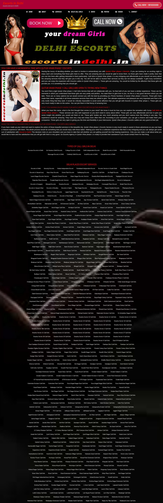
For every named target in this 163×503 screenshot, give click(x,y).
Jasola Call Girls (34, 422)
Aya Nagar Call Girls (34, 231)
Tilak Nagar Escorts (81, 188)
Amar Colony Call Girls (128, 203)
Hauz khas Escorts (53, 172)
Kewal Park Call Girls (70, 457)
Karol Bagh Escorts (126, 168)
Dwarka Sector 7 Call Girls (62, 340)
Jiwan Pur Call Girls (130, 426)
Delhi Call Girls (77, 12)
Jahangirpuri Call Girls (53, 415)
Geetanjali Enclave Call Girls (89, 360)
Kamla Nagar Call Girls (56, 446)
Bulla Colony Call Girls (55, 274)
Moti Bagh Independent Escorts (104, 180)
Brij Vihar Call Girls (54, 270)
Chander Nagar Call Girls (76, 278)
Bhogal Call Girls (79, 266)
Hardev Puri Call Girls (109, 387)
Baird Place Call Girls (33, 243)
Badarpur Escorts (38, 196)
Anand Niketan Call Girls (123, 207)
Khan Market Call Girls (41, 461)
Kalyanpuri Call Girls (121, 442)
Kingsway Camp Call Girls (109, 469)
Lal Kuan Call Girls (59, 489)
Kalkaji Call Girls (75, 442)
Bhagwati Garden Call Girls (39, 258)
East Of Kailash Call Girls (121, 340)
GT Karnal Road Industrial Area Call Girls (46, 379)
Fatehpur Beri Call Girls (110, 344)
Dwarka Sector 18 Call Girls (102, 325)
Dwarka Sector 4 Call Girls (102, 336)
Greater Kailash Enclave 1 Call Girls (67, 375)
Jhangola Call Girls (32, 426)
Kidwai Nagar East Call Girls (54, 469)
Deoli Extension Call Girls (40, 305)
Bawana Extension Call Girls (103, 250)
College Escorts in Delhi (72, 150)
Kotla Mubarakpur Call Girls (42, 481)
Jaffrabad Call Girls (89, 411)
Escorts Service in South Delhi (107, 168)
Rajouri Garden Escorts (112, 188)
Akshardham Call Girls (35, 203)
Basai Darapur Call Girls (35, 250)
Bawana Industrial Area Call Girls (125, 250)
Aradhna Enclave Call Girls (83, 215)
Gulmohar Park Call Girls (56, 383)
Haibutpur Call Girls (56, 387)
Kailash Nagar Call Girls (75, 438)
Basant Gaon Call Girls (53, 250)
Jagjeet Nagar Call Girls (120, 411)
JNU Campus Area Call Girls (85, 430)
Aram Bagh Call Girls (123, 215)
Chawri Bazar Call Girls (61, 282)
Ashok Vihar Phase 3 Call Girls (101, 223)
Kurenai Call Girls (75, 485)
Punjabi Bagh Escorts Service (59, 180)
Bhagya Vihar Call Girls (84, 258)
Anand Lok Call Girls (106, 207)
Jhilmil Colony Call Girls (99, 426)
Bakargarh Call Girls (49, 243)
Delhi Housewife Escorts (127, 150)
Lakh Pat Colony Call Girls (42, 489)
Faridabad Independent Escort (86, 168)
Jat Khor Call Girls (64, 422)
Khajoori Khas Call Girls (110, 457)
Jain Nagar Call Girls (110, 415)
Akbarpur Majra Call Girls (126, 200)
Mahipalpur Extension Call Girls (55, 500)
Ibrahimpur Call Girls (74, 403)
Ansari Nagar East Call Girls (42, 215)
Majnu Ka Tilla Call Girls (109, 500)
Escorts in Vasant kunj (36, 172)
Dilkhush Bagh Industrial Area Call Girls (62, 313)
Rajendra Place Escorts (39, 180)
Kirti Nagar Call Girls (124, 473)
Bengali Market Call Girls (106, 254)
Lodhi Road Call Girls (73, 493)
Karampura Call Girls (88, 450)
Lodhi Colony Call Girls (40, 493)
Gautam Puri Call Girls (52, 360)
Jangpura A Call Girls (69, 418)
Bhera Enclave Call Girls (41, 266)
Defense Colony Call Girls (76, 301)
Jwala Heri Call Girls (37, 434)
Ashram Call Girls (68, 227)
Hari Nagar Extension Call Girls (98, 391)
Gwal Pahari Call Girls (40, 387)
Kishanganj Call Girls (64, 477)
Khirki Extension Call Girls (93, 465)
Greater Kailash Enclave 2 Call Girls (93, 375)
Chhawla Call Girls (109, 282)
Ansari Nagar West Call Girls (63, 215)
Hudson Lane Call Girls (40, 403)
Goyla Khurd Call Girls (81, 372)
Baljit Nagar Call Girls (38, 246)
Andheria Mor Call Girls (87, 211)
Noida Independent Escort (65, 168)
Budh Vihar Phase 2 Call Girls (124, 270)
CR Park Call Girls (98, 289)
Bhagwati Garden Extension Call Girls (62, 258)
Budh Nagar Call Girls (83, 270)
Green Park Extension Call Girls (117, 375)
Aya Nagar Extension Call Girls (53, 231)
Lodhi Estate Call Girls (57, 493)
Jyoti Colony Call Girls (53, 434)
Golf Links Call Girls (37, 368)
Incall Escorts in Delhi (91, 154)
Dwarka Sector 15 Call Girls (102, 321)
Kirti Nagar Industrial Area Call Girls (43, 477)
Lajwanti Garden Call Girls (121, 485)
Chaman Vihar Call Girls (102, 274)
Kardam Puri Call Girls (123, 450)
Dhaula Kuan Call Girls (106, 309)
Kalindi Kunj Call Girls (59, 442)
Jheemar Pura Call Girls (81, 426)
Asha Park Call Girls (107, 219)
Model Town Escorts (126, 184)
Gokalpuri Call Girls (111, 364)
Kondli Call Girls (113, 477)
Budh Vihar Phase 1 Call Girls (103, 270)
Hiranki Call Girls (89, 399)
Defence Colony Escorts (54, 192)
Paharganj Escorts (96, 188)
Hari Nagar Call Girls (57, 391)
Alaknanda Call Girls (51, 203)
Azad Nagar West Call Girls (111, 231)
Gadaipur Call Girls (37, 352)
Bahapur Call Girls (103, 239)
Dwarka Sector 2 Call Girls (102, 328)
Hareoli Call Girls (124, 387)
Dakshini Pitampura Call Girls (82, 293)
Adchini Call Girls (59, 200)
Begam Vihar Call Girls (58, 254)
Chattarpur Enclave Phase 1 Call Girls (117, 278)
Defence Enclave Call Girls (57, 301)
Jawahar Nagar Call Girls (109, 422)
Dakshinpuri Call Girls (101, 293)
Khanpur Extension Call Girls (74, 461)
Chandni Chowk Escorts (59, 176)
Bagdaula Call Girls (89, 239)
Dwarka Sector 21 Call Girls (40, 332)
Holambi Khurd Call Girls (123, 399)
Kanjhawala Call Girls (89, 446)
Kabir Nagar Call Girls (109, 434)
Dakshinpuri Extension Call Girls (121, 293)
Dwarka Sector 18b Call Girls (41, 328)
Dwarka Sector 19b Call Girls (82, 328)
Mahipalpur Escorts (93, 184)
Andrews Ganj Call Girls (104, 211)
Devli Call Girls (107, 305)
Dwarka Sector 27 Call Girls (122, 332)
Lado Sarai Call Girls (103, 485)
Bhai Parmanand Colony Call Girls (105, 258)
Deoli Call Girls (129, 301)
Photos (106, 12)
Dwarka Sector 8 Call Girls (82, 340)
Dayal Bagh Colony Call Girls (103, 297)
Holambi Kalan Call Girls (105, 399)
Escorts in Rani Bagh (66, 196)
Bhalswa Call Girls (36, 262)
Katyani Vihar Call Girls (110, 454)
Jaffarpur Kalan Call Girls (72, 411)
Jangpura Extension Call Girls (105, 418)
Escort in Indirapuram (124, 180)
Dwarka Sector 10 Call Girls (87, 317)
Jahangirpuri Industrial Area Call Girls (74, 415)
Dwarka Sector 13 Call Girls (61, 321)
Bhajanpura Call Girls (125, 258)
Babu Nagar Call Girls (104, 235)
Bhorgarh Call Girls (93, 266)
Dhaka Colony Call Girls (123, 305)
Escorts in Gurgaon (37, 184)
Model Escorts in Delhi (110, 150)
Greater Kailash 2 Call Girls (44, 375)
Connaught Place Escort (109, 184)
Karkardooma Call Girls (36, 454)
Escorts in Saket (66, 188)
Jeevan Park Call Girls (127, 422)
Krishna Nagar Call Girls (96, 481)
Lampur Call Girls (73, 489)
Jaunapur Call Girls (79, 422)
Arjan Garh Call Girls (38, 219)
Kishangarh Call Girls (80, 477)
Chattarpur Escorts (127, 172)
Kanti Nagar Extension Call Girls (125, 446)
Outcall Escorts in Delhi (108, 154)
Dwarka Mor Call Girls (49, 317)
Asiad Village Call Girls (84, 227)
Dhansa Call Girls (49, 309)
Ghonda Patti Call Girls (64, 364)
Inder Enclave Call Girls (107, 403)
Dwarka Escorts (64, 184)
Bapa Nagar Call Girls (103, 246)
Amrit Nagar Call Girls (58, 207)
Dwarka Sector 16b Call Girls (61, 325)
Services (58, 12)
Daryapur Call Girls (52, 297)
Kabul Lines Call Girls (125, 434)
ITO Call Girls (57, 411)
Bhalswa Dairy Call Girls (53, 262)
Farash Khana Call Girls (60, 344)
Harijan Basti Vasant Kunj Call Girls (38, 395)
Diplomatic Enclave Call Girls (106, 313)
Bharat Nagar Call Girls (93, 262)
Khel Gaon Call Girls (123, 461)
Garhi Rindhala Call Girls (125, 356)
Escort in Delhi (25, 132)
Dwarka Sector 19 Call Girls (61, 328)
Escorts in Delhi (13, 4)
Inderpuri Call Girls (66, 407)
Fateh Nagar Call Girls (93, 344)
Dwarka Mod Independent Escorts (102, 176)
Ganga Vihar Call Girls (37, 356)
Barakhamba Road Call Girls (122, 246)
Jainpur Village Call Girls (127, 415)
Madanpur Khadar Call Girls (61, 497)
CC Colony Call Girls (84, 274)
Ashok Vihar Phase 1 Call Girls (56, 223)
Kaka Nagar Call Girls (109, 438)
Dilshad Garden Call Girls (85, 313)
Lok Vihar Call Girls (109, 493)
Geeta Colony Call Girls (70, 360)
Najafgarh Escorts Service (124, 176)
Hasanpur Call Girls (94, 395)
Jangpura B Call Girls (86, 418)
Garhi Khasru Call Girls (107, 356)
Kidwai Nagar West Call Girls (76, 469)
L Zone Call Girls (89, 485)
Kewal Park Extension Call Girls (90, 457)
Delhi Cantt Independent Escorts (82, 180)
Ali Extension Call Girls (67, 203)
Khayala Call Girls (107, 461)
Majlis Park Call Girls (92, 500)
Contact (134, 12)
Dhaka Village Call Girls (34, 309)
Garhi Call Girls (71, 356)
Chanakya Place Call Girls (121, 274)
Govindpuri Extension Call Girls (45, 372)
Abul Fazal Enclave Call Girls (103, 196)
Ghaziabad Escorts (38, 192)
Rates (93, 12)
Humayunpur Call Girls (58, 403)
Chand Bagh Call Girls (59, 278)
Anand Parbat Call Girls (33, 211)
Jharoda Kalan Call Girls (49, 426)
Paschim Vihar (126, 192)
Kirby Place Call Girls (108, 473)
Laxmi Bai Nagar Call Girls (90, 489)
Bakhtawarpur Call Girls (66, 243)
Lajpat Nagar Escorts (71, 192)
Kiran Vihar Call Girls (38, 473)
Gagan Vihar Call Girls (71, 352)
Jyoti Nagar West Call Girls (91, 434)
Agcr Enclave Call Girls (91, 200)
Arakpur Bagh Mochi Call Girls (104, 215)
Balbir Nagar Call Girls (113, 243)
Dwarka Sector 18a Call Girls (123, 325)
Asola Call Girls (117, 227)
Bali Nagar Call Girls (129, 243)
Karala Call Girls (74, 450)
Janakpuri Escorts (77, 184)
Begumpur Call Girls (74, 254)
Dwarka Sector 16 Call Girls (122, 321)
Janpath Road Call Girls (124, 418)
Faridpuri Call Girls (77, 344)
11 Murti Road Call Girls (83, 196)
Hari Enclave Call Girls (41, 391)
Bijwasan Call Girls (108, 266)
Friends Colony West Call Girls (125, 348)
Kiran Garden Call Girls (127, 469)
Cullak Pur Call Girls (113, 289)
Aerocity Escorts (49, 168)
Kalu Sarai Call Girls (89, 442)
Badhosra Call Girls (40, 239)
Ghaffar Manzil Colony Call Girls (111, 360)
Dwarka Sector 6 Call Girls (42, 340)
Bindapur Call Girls (123, 266)
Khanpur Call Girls (56, 461)
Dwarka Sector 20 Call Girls (122, 328)
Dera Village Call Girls (75, 305)
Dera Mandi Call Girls (58, 305)
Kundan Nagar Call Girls (59, 485)
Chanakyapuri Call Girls (41, 278)
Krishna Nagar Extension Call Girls (118, 481)
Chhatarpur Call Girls (93, 282)
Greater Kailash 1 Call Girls (119, 372)
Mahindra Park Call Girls (35, 500)
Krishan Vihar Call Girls (79, 481)
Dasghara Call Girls (67, 297)
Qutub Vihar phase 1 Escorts (118, 71)
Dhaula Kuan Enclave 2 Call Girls (37, 313)
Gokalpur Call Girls (96, 364)
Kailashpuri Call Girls (92, 438)
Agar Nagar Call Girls (74, 200)
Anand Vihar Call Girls (51, 211)
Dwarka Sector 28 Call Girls (41, 336)
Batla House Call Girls (70, 250)
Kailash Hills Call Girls (58, 438)
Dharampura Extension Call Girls (85, 309)
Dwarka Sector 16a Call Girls (40, 325)
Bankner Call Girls (87, 246)
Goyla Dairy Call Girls (65, 372)
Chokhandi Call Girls (125, 286)
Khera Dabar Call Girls (42, 465)
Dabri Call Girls (127, 289)
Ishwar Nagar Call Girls (42, 411)
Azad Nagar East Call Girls (91, 231)
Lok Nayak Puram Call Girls (91, 493)
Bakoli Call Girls (98, 243)
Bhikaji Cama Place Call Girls (62, 266)
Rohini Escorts (52, 196)
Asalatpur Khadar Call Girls (89, 219)
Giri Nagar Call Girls (80, 364)
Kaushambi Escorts (87, 192)
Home (30, 12)
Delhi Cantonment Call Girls (112, 301)
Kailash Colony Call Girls (40, 438)
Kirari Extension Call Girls (68, 473)
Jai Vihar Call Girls (95, 415)
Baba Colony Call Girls (54, 235)
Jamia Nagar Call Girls (38, 418)
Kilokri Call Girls (93, 469)
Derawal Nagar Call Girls (92, 305)
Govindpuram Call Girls (109, 368)
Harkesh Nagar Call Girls (60, 395)
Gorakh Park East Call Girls (69, 368)
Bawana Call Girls (85, 250)
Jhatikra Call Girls (65, 426)
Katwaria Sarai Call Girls (92, 454)
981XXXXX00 (153, 5)
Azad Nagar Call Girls (73, 231)
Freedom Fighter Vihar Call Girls (63, 348)
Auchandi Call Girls (131, 227)
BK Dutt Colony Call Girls (37, 270)
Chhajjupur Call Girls (77, 282)
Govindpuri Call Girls (126, 368)
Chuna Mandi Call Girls (38, 289)
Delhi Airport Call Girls (94, 301)
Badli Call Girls (53, 239)
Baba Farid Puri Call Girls (72, 235)
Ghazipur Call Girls (130, 360)
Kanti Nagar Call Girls (105, 446)
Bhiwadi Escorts (51, 184)
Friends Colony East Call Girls (103, 348)
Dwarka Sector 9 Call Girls (101, 340)
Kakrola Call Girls (124, 438)
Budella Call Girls (68, 270)
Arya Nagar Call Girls (71, 219)
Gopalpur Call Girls (52, 368)
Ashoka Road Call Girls (52, 227)
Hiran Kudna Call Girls (74, 399)
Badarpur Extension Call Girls (123, 235)
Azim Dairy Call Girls (37, 235)
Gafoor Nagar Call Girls (54, 352)
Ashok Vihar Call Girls (37, 223)
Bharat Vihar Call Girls (111, 262)
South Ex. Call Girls (98, 172)
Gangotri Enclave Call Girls (55, 356)
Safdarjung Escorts (83, 172)
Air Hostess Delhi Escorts (54, 150)
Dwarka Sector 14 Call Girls (81, 321)
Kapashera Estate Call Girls (57, 450)
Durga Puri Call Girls (32, 317)
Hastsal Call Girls (108, 395)
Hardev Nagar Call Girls (92, 387)
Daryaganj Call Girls (37, 297)
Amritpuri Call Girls (74, 207)
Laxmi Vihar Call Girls (108, 489)
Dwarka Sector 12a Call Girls (41, 321)
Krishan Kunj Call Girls (61, 481)
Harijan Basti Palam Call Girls (120, 391)
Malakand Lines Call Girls (128, 500)
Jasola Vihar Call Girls (49, 422)
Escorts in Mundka (52, 188)
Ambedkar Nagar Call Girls (40, 207)
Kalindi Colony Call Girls (42, 442)
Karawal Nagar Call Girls (105, 450)
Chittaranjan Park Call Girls (107, 286)
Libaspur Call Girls (123, 489)
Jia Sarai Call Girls (115, 426)
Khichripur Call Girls (75, 465)
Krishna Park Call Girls (41, 485)
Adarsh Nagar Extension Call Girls (40, 200)
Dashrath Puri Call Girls (84, 297)
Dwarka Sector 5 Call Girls (121, 336)
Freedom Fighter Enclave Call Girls (39, 348)
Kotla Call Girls (125, 477)
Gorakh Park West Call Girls (90, 368)
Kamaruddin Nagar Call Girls (37, 446)
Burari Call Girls (70, 274)
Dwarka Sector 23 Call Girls (81, 332)
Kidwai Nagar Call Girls (36, 469)
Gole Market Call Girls (127, 364)
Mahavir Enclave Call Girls (100, 497)
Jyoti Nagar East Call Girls (71, 434)
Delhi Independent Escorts (91, 150)
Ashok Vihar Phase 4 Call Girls (123, 223)
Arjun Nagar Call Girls (55, 219)
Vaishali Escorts (102, 192)
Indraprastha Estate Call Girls (101, 407)
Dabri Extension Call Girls (40, 293)
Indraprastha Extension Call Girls (123, 407)
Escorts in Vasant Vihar (36, 188)
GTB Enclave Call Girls (69, 379)
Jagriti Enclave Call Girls (35, 415)
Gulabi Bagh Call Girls (122, 379)
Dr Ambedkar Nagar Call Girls (127, 313)
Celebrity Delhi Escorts (74, 154)
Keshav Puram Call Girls (38, 457)
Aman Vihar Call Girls (111, 203)
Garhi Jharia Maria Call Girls (88, 356)
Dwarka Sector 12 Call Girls (128, 317)
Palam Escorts (114, 192)
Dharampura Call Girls (65, 309)
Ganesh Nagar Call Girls (123, 352)
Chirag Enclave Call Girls (56, 286)
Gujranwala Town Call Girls (104, 379)
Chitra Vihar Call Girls (73, 286)
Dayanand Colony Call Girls (123, 297)
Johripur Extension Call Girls (120, 430)
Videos (120, 12)
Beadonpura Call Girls (41, 254)
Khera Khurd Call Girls (59, 465)
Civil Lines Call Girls (54, 289)
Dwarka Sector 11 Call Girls (107, 317)
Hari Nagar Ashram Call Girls (76, 391)
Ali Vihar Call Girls (83, 203)
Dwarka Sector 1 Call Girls (67, 317)
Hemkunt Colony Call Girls (56, 399)
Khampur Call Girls (127, 457)
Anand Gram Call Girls (90, 207)
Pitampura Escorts (128, 188)
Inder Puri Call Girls (124, 403)
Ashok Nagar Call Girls (124, 219)
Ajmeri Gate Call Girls (108, 200)
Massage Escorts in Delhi (56, 154)
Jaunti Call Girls (93, 422)
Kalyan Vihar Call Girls (105, 442)
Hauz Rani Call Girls (38, 399)
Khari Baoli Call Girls (92, 461)
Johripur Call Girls (102, 430)
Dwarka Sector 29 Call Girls (62, 336)
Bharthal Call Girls (126, 262)
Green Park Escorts (68, 172)
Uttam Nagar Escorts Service (79, 176)
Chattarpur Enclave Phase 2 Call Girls (38, 282)
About (44, 12)
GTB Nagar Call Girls (86, 379)
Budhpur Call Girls (39, 274)
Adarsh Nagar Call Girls (122, 196)
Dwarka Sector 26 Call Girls (101, 332)
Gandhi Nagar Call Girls (88, 352)
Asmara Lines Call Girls (101, 227)
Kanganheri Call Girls (72, 446)
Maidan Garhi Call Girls (75, 500)
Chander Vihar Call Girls (94, 278)
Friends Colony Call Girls (83, 348)
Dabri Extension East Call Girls (60, 293)
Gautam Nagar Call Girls (34, 360)
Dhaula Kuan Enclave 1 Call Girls (126, 309)
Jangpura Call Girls (54, 418)
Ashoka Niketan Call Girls (34, 227)
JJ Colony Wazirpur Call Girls (64, 430)
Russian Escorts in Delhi (35, 150)
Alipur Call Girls (97, 203)
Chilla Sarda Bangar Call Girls (127, 282)
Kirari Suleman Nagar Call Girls (89, 473)
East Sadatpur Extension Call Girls (39, 344)
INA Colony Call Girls (90, 403)
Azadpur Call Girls (129, 231)
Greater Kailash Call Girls (99, 372)
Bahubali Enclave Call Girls (120, 239)
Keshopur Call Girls (55, 457)
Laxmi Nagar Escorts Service (40, 176)
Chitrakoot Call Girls (89, 286)
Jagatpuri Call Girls (104, 411)
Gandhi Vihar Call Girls (106, 352)
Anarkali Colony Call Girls (69, 211)
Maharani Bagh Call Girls (81, 497)
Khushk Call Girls (122, 465)
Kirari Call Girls (52, 473)
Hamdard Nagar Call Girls (73, 387)
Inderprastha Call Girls (50, 407)
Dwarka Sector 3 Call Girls (82, 336)
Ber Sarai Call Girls (123, 254)
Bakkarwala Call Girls (83, 243)
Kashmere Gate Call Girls (54, 454)
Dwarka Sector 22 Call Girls (61, 332)
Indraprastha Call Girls (82, 407)
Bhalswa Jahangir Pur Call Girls (73, 262)
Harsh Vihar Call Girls (78, 395)
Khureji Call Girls (109, 465)
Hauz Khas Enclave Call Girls (126, 395)
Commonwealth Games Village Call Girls (76, 289)
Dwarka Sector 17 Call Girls (81, 325)
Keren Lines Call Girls (127, 454)
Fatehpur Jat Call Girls (127, 344)
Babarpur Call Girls (88, 235)
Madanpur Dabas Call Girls (41, 497)
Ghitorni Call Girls (48, 364)
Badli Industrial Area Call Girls (71, 239)
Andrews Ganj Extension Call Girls (126, 211)
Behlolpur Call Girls (89, 254)
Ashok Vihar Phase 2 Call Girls (78, 223)
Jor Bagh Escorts (113, 172)
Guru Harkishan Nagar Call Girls (125, 383)
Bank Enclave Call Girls (71, 246)
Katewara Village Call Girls (74, 454)
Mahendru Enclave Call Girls (121, 497)
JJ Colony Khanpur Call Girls (43, 430)
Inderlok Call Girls (34, 407)
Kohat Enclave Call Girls (97, 477)
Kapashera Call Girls (39, 450)
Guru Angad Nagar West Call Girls (101, 383)
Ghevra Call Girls (34, 364)
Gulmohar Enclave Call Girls (36, 383)
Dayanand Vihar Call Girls (37, 301)
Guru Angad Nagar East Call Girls (77, 383)
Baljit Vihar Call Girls (55, 246)
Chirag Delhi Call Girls (38, 286)
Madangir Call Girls (124, 493)
